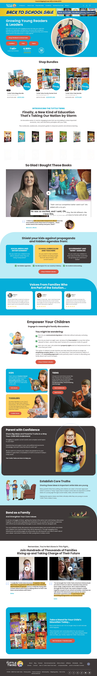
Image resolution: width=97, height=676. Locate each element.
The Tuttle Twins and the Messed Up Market (34, 150)
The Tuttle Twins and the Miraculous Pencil (20, 132)
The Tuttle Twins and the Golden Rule (89, 132)
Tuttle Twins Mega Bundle (15, 93)
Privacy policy (27, 672)
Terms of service (36, 672)
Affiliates (68, 663)
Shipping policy (54, 672)
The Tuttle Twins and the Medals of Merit (89, 150)
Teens (34, 43)
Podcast (40, 663)
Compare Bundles (62, 665)
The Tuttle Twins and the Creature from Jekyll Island (34, 132)
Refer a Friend (60, 663)
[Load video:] (48, 193)
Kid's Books (14, 388)
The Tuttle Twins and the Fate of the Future (6, 150)
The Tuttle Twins (18, 672)
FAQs (81, 663)
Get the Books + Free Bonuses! (62, 641)
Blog (35, 663)
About (30, 663)
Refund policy (45, 672)
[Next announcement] (90, 1)
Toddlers (12, 43)
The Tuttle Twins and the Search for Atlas (62, 150)
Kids (23, 43)
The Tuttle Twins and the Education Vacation (75, 133)
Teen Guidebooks (59, 388)
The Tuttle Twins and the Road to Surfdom (48, 132)
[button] (23, 5)
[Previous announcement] (6, 1)
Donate (29, 665)
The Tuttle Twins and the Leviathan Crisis (48, 150)
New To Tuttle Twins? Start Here (47, 665)
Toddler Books (15, 413)
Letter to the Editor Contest (76, 665)
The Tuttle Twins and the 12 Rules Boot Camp (75, 150)
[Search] (83, 5)
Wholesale (75, 663)
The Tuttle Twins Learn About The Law (6, 132)
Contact (35, 665)
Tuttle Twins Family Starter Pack (46, 93)
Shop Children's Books (48, 272)
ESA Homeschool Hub (49, 663)
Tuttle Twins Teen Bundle (73, 93)
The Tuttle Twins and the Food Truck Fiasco (62, 132)
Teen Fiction (57, 392)
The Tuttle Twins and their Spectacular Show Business (20, 151)
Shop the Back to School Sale (18, 38)
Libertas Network (36, 673)
